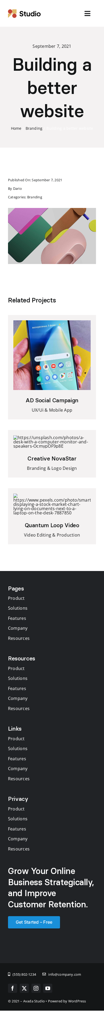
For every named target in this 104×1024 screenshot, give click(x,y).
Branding (34, 197)
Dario (17, 188)
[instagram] (36, 988)
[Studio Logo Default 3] (24, 11)
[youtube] (47, 988)
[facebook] (12, 988)
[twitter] (24, 988)
